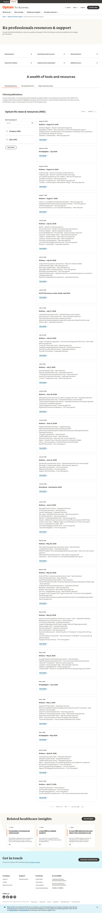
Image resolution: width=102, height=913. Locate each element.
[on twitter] (11, 897)
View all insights (88, 819)
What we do (7, 12)
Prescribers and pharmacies (88, 859)
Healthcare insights (33, 12)
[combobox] (92, 111)
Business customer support (15, 16)
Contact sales (93, 7)
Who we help (18, 12)
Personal (6, 1)
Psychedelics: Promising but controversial (19, 832)
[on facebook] (7, 897)
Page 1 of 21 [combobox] (59, 806)
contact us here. (34, 862)
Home (4, 16)
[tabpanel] (51, 98)
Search (69, 7)
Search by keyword (11, 120)
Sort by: (83, 111)
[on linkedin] (4, 897)
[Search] (32, 123)
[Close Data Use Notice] (97, 907)
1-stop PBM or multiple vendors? (47, 832)
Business (13, 1)
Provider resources (50, 12)
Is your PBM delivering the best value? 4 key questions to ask (81, 832)
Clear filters (11, 147)
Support (83, 7)
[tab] (10, 86)
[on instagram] (14, 897)
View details (43, 139)
